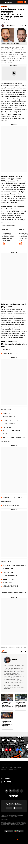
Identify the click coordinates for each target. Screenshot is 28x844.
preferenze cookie (12, 769)
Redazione (3, 769)
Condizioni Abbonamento (16, 767)
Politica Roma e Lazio (14, 647)
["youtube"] (10, 749)
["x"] (13, 749)
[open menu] (2, 2)
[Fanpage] (14, 796)
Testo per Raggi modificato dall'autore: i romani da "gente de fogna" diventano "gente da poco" (8, 236)
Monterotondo (4, 647)
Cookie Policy (4, 767)
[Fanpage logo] (9, 2)
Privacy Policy (19, 764)
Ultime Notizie (23, 647)
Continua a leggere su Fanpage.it (14, 593)
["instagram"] (6, 749)
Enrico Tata (12, 25)
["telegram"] (20, 749)
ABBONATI (20, 2)
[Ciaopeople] (14, 840)
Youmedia (3, 764)
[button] (25, 25)
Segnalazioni (11, 764)
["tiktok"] (3, 749)
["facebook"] (17, 749)
